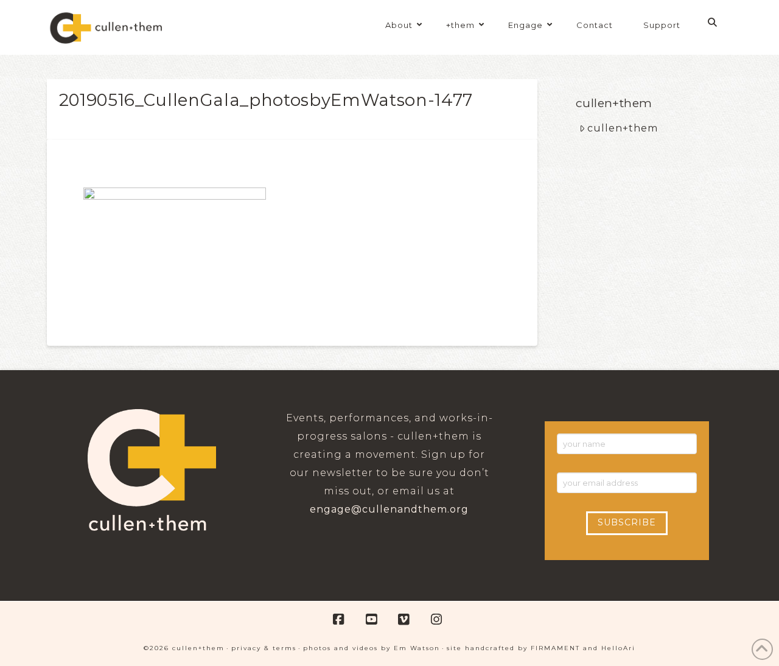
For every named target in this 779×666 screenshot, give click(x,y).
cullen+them (622, 128)
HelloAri (618, 648)
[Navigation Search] (714, 22)
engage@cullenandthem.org (389, 509)
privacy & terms (263, 648)
